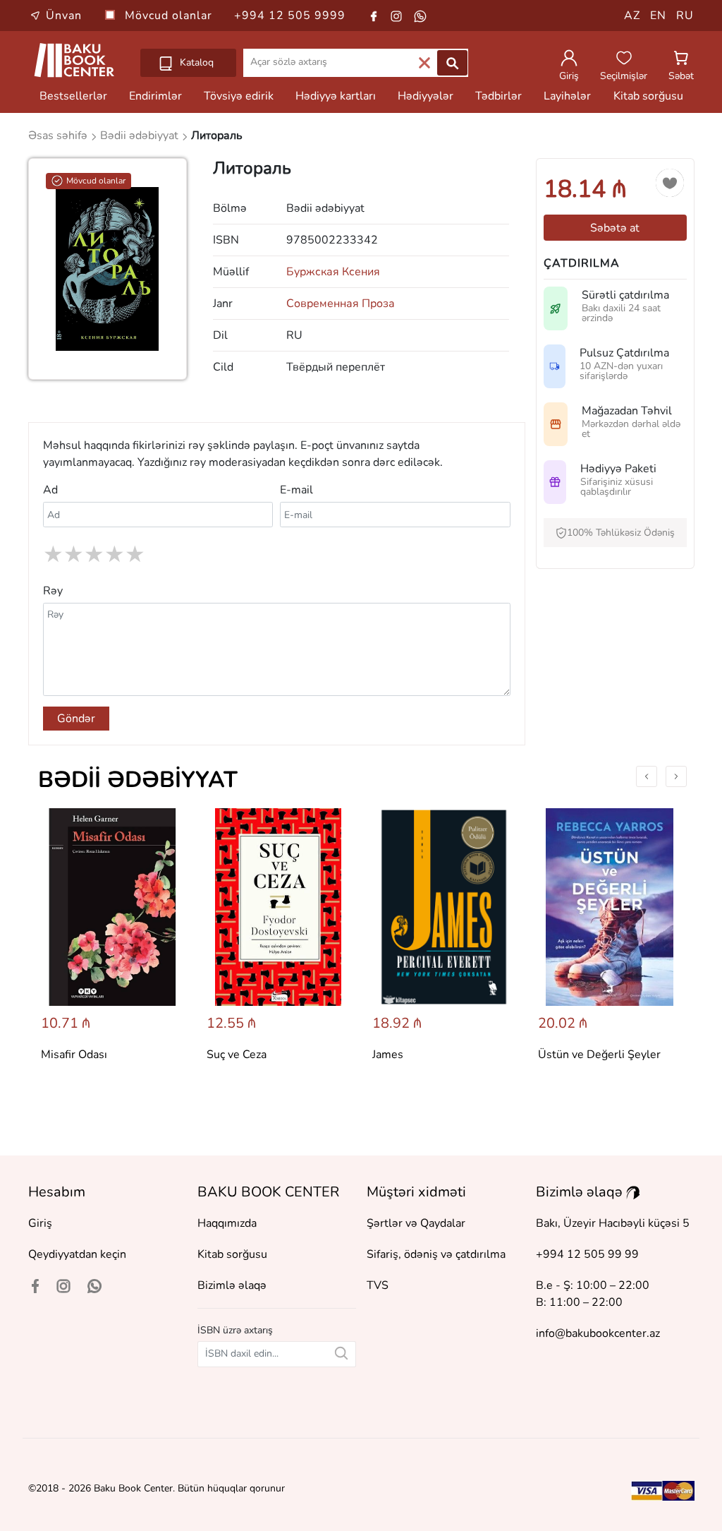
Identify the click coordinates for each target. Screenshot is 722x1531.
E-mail (296, 490)
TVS (377, 1285)
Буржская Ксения (333, 272)
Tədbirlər (498, 96)
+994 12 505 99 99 (587, 1254)
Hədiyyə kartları (335, 96)
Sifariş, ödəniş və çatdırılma (436, 1254)
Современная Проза (340, 303)
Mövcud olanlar (170, 15)
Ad (50, 490)
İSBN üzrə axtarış (235, 1330)
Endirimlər (155, 96)
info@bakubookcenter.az (598, 1333)
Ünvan (63, 15)
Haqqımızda (227, 1223)
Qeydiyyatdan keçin (77, 1254)
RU (685, 15)
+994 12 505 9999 (289, 15)
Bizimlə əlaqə (232, 1285)
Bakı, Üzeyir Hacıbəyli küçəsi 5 (613, 1223)
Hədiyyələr (425, 96)
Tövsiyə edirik (239, 96)
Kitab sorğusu (648, 96)
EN (658, 15)
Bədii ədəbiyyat (138, 779)
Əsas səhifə (59, 135)
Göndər (76, 718)
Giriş (40, 1223)
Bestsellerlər (73, 96)
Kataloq (195, 62)
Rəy (53, 591)
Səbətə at (615, 228)
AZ (632, 15)
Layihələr (567, 96)
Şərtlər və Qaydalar (416, 1223)
